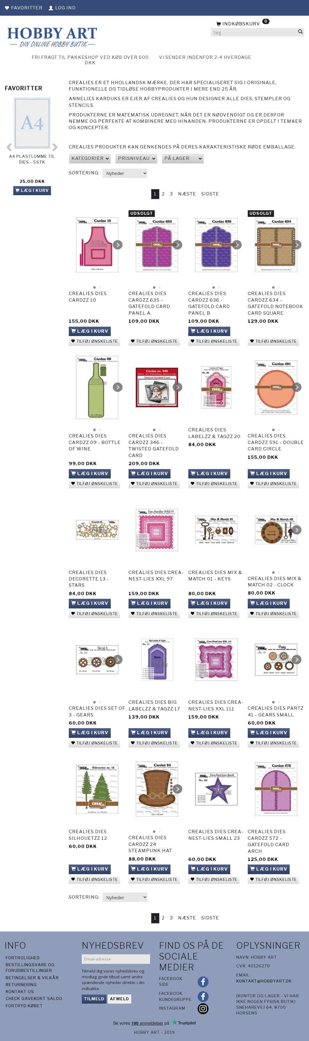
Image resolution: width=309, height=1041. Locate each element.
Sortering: (84, 173)
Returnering (21, 984)
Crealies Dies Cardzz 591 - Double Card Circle (276, 442)
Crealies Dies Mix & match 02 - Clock (275, 582)
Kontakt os (20, 991)
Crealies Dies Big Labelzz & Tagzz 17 (154, 705)
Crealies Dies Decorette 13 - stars (89, 579)
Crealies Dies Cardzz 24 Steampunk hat (150, 844)
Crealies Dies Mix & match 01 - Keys (215, 576)
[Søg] (300, 32)
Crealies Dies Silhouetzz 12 (88, 835)
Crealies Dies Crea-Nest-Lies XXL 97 (156, 576)
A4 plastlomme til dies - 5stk (32, 159)
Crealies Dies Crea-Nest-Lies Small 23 (216, 835)
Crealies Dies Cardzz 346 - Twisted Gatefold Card (154, 445)
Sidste (210, 194)
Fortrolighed (23, 957)
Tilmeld (94, 998)
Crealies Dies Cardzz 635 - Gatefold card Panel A (149, 303)
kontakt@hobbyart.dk (264, 981)
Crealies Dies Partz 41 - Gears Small (276, 711)
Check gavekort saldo (34, 998)
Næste (187, 194)
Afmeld (119, 998)
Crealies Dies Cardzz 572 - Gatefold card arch (268, 841)
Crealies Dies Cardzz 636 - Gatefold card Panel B (209, 303)
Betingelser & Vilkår (32, 977)
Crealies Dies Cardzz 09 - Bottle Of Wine (95, 442)
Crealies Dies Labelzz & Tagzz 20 (214, 433)
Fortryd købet (24, 1005)
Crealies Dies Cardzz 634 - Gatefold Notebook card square (275, 303)
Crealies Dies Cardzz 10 (88, 297)
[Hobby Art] (51, 36)
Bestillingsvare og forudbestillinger (30, 967)
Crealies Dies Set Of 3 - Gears (97, 711)
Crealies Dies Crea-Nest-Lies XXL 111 (216, 705)
